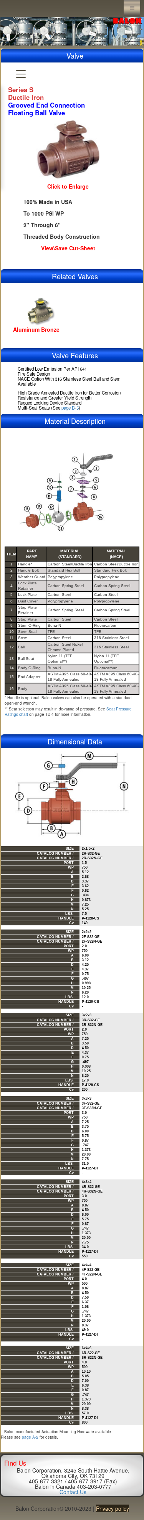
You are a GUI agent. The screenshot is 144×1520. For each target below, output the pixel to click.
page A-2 (30, 1437)
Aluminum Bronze (36, 329)
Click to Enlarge (68, 186)
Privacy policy (112, 1508)
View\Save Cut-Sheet (68, 248)
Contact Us (73, 1492)
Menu (132, 8)
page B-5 (70, 408)
